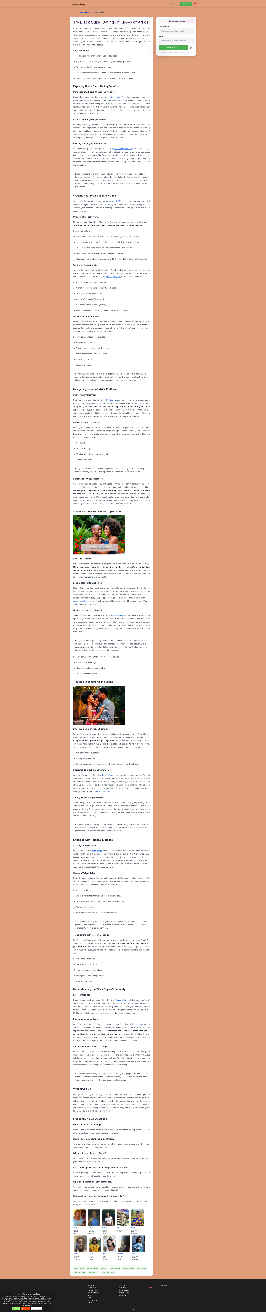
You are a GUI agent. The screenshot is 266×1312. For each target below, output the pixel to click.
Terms (178, 52)
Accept (16, 1309)
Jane (76, 1253)
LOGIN (173, 4)
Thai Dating (122, 1285)
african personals (113, 277)
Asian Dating (122, 1287)
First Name (164, 27)
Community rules (93, 1292)
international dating (102, 791)
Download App (92, 1300)
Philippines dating (124, 1292)
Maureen (121, 1253)
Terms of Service (93, 1290)
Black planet (137, 1024)
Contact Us (91, 1285)
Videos (90, 1302)
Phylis (91, 1253)
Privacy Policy (92, 1287)
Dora (105, 1253)
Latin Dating (122, 1295)
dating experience (81, 601)
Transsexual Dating (124, 1290)
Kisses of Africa (116, 201)
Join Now (186, 4)
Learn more (36, 1309)
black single (97, 851)
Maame (133, 1227)
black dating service (122, 148)
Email (161, 36)
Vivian (104, 1227)
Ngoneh (75, 1227)
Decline (25, 1309)
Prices (90, 1297)
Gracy (134, 1253)
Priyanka (91, 1227)
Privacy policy (186, 52)
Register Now (172, 47)
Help (89, 1295)
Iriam (118, 1227)
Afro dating (118, 615)
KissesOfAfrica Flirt (108, 400)
